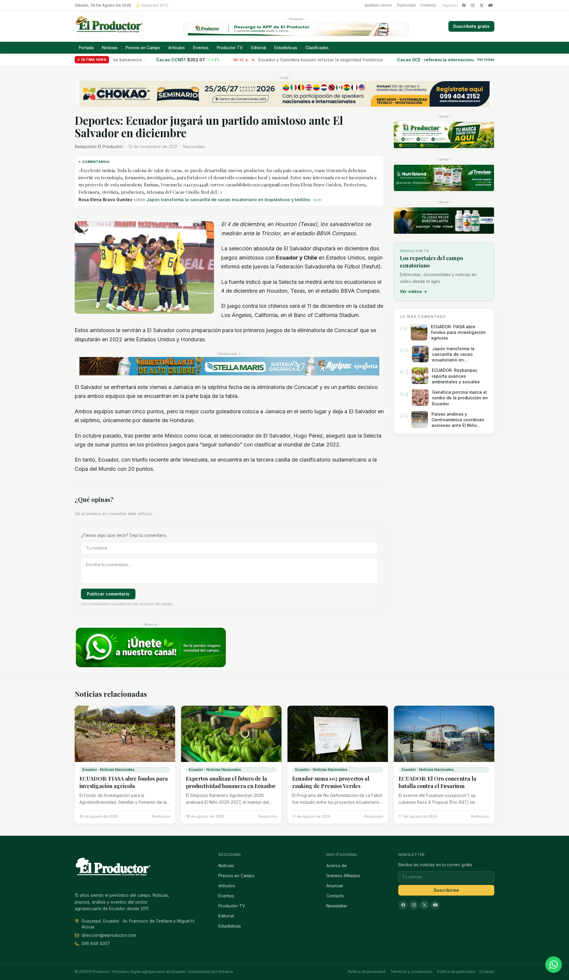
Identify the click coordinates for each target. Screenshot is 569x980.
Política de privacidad (367, 971)
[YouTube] (490, 5)
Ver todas (485, 59)
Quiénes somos (378, 5)
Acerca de (336, 865)
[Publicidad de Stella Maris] (229, 366)
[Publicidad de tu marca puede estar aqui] (444, 135)
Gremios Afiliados (343, 875)
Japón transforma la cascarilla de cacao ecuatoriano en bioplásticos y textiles (228, 199)
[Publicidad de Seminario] (284, 94)
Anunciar (334, 885)
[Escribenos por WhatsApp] (553, 964)
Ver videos (413, 291)
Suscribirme (446, 890)
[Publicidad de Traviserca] (444, 177)
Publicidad (406, 5)
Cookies (487, 971)
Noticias (109, 47)
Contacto (428, 5)
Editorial (258, 47)
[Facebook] (464, 5)
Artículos (176, 47)
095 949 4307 (95, 943)
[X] (481, 5)
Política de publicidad (456, 971)
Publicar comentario (108, 593)
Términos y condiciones (411, 971)
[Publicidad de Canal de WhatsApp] (151, 647)
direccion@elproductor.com (108, 935)
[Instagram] (473, 5)
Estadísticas (285, 47)
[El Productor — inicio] (109, 26)
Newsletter (336, 905)
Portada (86, 47)
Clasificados (317, 47)
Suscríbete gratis (471, 26)
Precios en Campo (143, 47)
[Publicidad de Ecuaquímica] (444, 220)
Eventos (201, 47)
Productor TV (230, 47)
